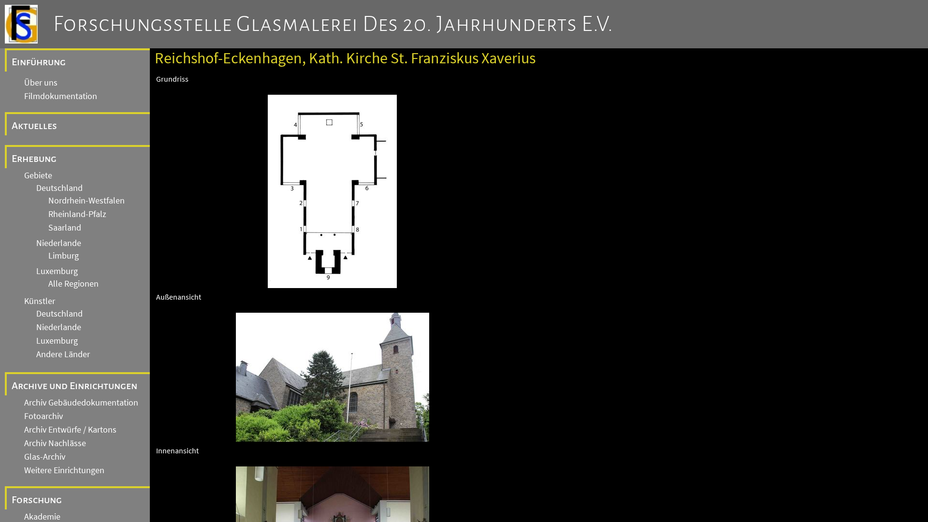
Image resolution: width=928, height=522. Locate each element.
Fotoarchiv (43, 416)
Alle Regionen (73, 283)
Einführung (39, 62)
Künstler (39, 301)
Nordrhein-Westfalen (86, 200)
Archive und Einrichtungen (74, 385)
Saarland (64, 227)
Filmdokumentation (60, 96)
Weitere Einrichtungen (64, 470)
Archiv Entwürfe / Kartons (70, 429)
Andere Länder (63, 354)
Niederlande (58, 243)
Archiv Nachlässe (55, 443)
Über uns (41, 82)
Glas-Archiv (44, 456)
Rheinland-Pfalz (77, 214)
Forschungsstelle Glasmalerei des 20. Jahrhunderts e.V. (333, 24)
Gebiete (38, 175)
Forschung (37, 499)
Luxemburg (57, 271)
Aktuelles (34, 125)
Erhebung (34, 158)
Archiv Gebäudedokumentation (81, 402)
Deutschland (59, 188)
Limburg (63, 255)
